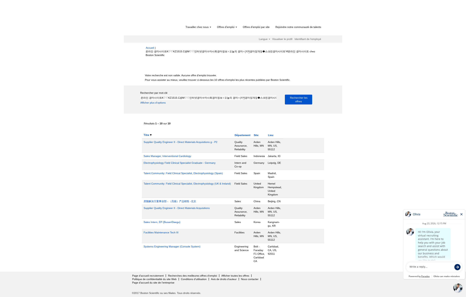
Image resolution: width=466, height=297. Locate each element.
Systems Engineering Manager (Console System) (172, 246)
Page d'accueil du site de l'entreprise (153, 282)
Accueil (150, 47)
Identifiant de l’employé (308, 39)
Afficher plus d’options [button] (153, 102)
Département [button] (242, 135)
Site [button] (256, 135)
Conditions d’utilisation (194, 279)
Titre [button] (147, 134)
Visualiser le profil (282, 39)
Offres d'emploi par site (256, 27)
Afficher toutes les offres (235, 275)
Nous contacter (249, 279)
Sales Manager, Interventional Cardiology (167, 156)
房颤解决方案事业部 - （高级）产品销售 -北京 (170, 201)
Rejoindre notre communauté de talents (298, 27)
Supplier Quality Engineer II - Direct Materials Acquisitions (177, 208)
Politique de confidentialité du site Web (154, 279)
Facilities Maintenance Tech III (161, 232)
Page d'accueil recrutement (148, 275)
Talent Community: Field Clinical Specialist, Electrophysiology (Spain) (183, 173)
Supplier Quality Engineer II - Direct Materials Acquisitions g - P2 (180, 142)
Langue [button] (263, 39)
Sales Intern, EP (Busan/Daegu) (162, 222)
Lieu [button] (270, 135)
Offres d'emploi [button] (226, 27)
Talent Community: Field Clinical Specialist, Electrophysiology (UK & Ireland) (187, 183)
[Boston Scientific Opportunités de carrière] (167, 13)
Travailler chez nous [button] (197, 27)
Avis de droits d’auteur (224, 279)
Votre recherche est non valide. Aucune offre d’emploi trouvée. (181, 75)
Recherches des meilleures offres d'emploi (192, 275)
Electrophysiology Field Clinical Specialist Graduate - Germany (180, 162)
